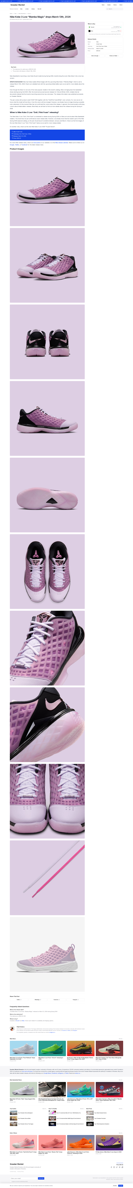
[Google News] (58, 604)
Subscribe (52, 600)
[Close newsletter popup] (94, 582)
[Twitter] (52, 604)
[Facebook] (46, 604)
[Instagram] (49, 604)
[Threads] (55, 604)
